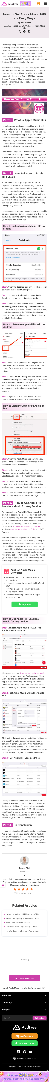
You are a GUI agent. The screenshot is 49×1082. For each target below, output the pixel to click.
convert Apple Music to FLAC (22, 529)
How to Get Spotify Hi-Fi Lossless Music (23, 918)
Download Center (26, 1043)
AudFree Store (26, 1036)
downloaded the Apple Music (32, 673)
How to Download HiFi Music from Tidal (22, 914)
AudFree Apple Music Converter (26, 526)
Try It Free (26, 604)
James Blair (26, 22)
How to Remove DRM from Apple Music (22, 931)
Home (4, 988)
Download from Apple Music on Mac (21, 927)
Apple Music (14, 988)
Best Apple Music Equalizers (18, 922)
